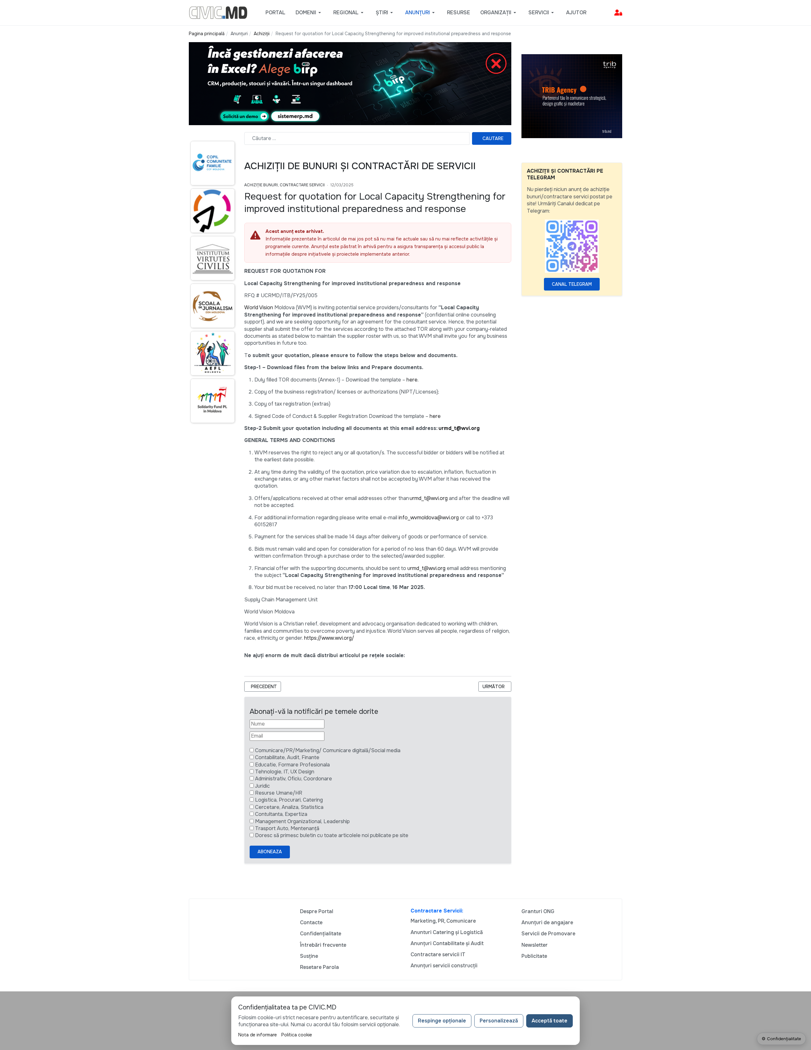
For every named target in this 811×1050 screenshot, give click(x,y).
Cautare (492, 138)
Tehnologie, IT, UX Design (284, 771)
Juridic (262, 786)
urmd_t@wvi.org (459, 428)
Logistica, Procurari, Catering (289, 800)
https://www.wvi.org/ (329, 638)
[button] (309, 12)
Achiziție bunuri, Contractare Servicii (284, 185)
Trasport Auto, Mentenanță (287, 828)
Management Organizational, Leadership (302, 821)
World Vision (258, 307)
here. (412, 379)
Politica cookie (296, 1035)
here (435, 416)
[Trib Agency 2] (571, 96)
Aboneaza (270, 852)
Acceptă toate (549, 1020)
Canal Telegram (572, 284)
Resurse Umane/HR (278, 793)
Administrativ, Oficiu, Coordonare (293, 778)
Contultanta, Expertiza (281, 814)
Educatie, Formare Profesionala (292, 764)
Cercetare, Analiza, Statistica (289, 807)
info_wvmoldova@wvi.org (429, 517)
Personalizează (499, 1020)
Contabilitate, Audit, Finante (287, 757)
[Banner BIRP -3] (350, 83)
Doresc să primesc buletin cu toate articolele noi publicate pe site (331, 835)
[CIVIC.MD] (218, 12)
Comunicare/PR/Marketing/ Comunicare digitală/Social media (327, 750)
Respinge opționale (442, 1020)
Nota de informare (257, 1035)
